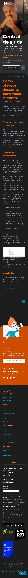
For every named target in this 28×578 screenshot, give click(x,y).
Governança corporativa (9, 437)
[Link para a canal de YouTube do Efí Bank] (3, 572)
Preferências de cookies (9, 442)
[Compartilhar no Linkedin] (7, 378)
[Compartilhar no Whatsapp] (14, 378)
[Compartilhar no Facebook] (4, 378)
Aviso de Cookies (7, 434)
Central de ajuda (7, 408)
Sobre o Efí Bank (7, 397)
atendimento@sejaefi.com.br (13, 468)
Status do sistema (7, 455)
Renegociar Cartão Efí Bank (9, 413)
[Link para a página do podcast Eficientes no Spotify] (14, 572)
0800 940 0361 (8, 486)
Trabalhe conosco (7, 400)
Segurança (5, 421)
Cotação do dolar (7, 458)
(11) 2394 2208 (8, 483)
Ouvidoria (5, 418)
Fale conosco (6, 450)
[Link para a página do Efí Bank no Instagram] (7, 572)
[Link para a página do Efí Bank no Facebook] (18, 572)
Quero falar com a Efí (14, 360)
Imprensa (5, 453)
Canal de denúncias (7, 416)
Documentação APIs (8, 410)
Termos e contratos (7, 429)
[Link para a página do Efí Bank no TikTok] (10, 572)
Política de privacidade (8, 431)
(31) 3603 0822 (8, 479)
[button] (23, 3)
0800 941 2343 (8, 472)
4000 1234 (6, 476)
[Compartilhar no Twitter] (11, 378)
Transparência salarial (8, 439)
